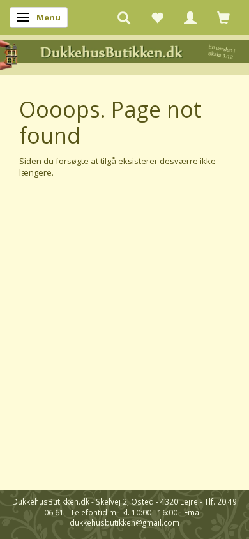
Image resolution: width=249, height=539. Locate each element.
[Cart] (223, 17)
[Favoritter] (157, 17)
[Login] (190, 17)
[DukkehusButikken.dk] (124, 54)
